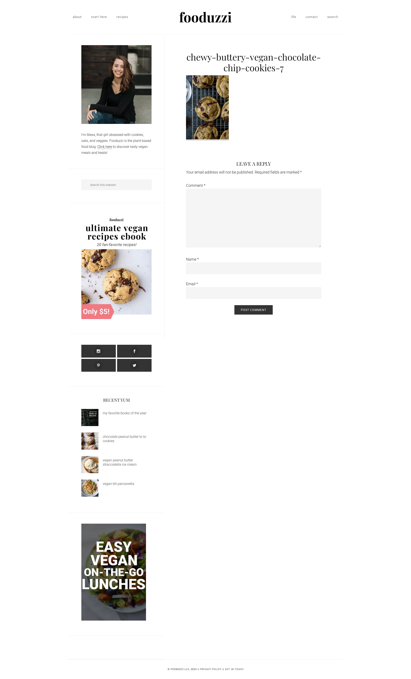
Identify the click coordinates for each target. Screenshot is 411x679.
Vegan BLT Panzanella (118, 484)
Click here (104, 147)
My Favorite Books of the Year (124, 413)
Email (192, 284)
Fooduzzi (205, 17)
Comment (196, 185)
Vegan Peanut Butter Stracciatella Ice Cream (120, 462)
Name (192, 259)
